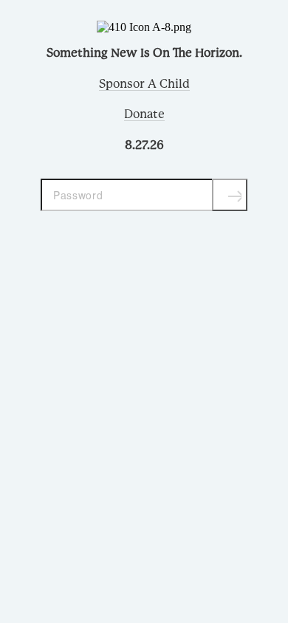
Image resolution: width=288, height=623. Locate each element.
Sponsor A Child (144, 84)
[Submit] (229, 195)
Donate (144, 114)
